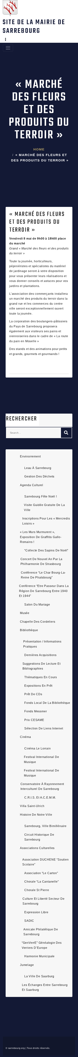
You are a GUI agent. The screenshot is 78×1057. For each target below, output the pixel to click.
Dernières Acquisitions (40, 655)
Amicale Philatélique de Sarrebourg (40, 932)
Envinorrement (30, 456)
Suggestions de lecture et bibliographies (41, 666)
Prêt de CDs (33, 694)
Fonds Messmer (35, 711)
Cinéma (25, 736)
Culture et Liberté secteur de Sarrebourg (43, 901)
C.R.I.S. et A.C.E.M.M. (40, 797)
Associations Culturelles (37, 848)
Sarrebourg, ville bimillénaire (45, 826)
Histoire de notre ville (36, 814)
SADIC (29, 920)
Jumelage (27, 964)
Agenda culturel (31, 485)
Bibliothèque (29, 630)
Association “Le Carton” (41, 873)
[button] (5, 39)
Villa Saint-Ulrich (32, 806)
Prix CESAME (34, 720)
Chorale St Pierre (36, 890)
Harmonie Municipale (39, 956)
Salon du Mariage (37, 604)
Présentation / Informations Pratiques (42, 644)
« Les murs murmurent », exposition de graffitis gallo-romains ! (40, 536)
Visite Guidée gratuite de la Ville (44, 507)
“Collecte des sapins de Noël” (46, 550)
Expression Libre (36, 912)
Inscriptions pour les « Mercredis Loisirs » (46, 521)
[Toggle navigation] (8, 47)
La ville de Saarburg (39, 976)
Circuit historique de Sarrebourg (39, 837)
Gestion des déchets (39, 476)
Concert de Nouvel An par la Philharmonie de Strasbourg (41, 561)
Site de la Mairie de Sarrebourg (34, 26)
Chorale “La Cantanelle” (41, 881)
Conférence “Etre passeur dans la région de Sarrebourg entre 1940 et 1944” (44, 590)
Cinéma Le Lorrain (37, 748)
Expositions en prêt (38, 685)
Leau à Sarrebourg (37, 468)
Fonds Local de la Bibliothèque (47, 702)
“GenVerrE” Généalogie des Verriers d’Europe (42, 945)
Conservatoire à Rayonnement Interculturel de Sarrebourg (42, 786)
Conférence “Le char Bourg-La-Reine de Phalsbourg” (43, 575)
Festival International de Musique (41, 759)
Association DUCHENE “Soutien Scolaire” (45, 862)
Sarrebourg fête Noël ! (40, 496)
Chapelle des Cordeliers (37, 621)
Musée (24, 613)
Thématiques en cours (40, 677)
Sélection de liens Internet (43, 728)
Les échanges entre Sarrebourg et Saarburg (44, 987)
